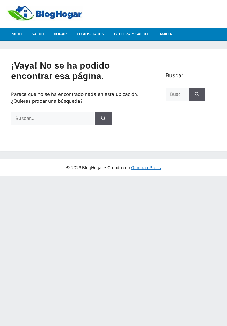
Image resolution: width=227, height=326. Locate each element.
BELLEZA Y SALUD (131, 34)
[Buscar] (103, 118)
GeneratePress (146, 167)
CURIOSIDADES (90, 34)
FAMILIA (165, 34)
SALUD (38, 34)
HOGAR (60, 34)
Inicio (16, 34)
